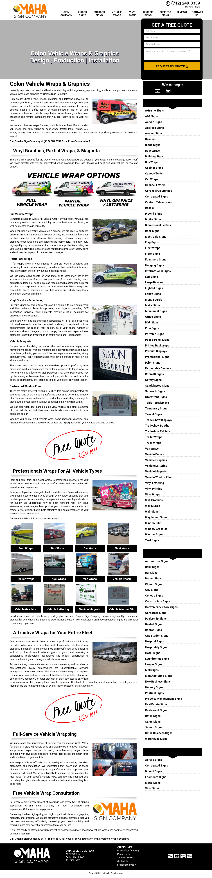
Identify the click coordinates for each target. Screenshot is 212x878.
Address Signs (154, 127)
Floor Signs (152, 253)
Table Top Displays (157, 402)
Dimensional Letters (158, 225)
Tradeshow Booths (157, 425)
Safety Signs (153, 379)
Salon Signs (152, 721)
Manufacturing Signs (158, 675)
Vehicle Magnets (156, 471)
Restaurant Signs (156, 710)
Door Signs (152, 230)
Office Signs (153, 316)
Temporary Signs (156, 408)
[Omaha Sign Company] (32, 855)
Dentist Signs (153, 624)
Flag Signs (152, 242)
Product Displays (156, 351)
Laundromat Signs (157, 658)
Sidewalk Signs (155, 391)
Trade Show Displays (158, 420)
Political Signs (154, 693)
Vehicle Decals (154, 454)
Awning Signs (153, 133)
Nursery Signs (154, 687)
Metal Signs (152, 305)
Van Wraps (152, 448)
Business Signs (165, 14)
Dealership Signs (156, 618)
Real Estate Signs (156, 704)
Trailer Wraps (153, 437)
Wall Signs (151, 511)
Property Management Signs (163, 698)
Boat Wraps (152, 150)
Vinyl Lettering (154, 483)
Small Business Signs (158, 733)
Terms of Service (125, 857)
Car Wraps (151, 179)
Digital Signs (153, 219)
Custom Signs (148, 14)
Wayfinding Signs (156, 517)
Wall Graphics (154, 500)
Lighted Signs (154, 288)
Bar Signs (151, 572)
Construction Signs (157, 601)
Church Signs (153, 584)
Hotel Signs (152, 653)
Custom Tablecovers (158, 202)
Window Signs (154, 534)
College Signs (154, 595)
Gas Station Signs (156, 635)
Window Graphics (156, 528)
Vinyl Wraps (152, 494)
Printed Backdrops (157, 345)
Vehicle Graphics (156, 460)
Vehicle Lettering (156, 465)
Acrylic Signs (153, 122)
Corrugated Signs (156, 196)
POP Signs (151, 322)
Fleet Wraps (152, 248)
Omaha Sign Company (128, 850)
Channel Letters (155, 185)
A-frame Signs (154, 110)
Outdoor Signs (99, 14)
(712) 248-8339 (185, 3)
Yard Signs (152, 540)
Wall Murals (152, 505)
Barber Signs (153, 578)
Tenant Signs (153, 414)
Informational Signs (158, 271)
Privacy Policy (124, 854)
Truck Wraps (153, 442)
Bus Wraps (151, 162)
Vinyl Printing (153, 488)
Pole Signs (152, 328)
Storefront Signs (156, 397)
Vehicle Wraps (117, 14)
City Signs (151, 589)
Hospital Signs (154, 641)
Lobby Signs (153, 293)
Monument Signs (156, 311)
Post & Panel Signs (157, 339)
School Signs (153, 727)
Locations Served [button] (126, 865)
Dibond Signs (153, 213)
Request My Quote (171, 66)
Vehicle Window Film (158, 477)
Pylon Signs (152, 362)
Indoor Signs (82, 14)
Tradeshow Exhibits (157, 431)
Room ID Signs (154, 374)
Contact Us (197, 14)
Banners (150, 139)
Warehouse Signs (156, 738)
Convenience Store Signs (161, 607)
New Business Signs (158, 681)
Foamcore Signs (155, 259)
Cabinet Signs (154, 167)
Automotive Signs (156, 561)
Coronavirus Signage (158, 190)
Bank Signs (152, 567)
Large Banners (154, 282)
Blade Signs (152, 144)
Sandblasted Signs (157, 385)
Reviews (182, 12)
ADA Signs (151, 116)
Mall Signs (152, 670)
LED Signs (151, 276)
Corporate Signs (155, 612)
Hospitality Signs (156, 647)
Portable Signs (154, 334)
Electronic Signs (155, 236)
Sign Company (66, 14)
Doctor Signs (153, 630)
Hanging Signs (154, 265)
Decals (149, 207)
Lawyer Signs (153, 664)
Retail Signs (152, 716)
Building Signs (154, 156)
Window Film (153, 523)
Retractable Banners (158, 368)
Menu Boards (153, 299)
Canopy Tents (154, 173)
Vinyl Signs (132, 14)
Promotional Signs (157, 356)
